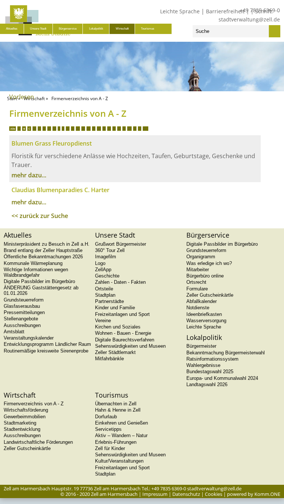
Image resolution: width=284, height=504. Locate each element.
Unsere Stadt (38, 28)
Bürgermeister (201, 346)
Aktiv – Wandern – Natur (121, 435)
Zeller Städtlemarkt (115, 352)
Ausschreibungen (22, 325)
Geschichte (107, 276)
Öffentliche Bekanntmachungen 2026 (43, 256)
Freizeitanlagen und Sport (122, 314)
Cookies (213, 494)
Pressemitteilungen (24, 312)
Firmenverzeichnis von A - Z (34, 403)
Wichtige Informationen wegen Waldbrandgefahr (36, 272)
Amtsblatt (14, 331)
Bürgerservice (68, 28)
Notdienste (197, 307)
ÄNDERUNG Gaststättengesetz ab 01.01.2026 (41, 290)
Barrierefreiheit (225, 11)
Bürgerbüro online (205, 276)
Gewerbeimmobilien (24, 416)
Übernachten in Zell (115, 403)
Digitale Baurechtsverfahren (124, 340)
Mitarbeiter (197, 269)
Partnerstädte (109, 301)
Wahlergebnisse (203, 365)
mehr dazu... (28, 175)
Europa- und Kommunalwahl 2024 (222, 378)
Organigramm (200, 256)
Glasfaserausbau (22, 306)
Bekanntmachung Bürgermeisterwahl (225, 352)
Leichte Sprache (180, 11)
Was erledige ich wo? (209, 263)
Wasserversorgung (206, 320)
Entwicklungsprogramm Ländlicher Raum (47, 344)
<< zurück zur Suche (39, 216)
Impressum (155, 494)
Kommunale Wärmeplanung (33, 263)
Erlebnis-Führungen (115, 442)
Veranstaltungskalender (29, 338)
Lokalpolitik (96, 28)
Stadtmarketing (20, 423)
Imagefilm (105, 256)
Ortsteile (104, 289)
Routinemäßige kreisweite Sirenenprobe (46, 351)
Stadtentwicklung (22, 429)
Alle (12, 128)
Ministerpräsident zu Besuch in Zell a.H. (46, 244)
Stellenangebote (21, 318)
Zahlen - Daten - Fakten (120, 282)
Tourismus (147, 28)
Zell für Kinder (110, 448)
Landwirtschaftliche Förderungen (38, 442)
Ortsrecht (196, 282)
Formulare (197, 289)
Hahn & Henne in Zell (118, 410)
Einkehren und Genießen (121, 423)
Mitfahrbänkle (109, 358)
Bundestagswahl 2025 (209, 371)
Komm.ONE (267, 494)
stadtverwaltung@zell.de (249, 19)
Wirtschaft (122, 28)
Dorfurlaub (106, 416)
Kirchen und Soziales (118, 327)
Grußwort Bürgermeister (120, 244)
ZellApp (103, 269)
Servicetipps (108, 429)
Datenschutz (186, 494)
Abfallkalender (201, 301)
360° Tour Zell (110, 250)
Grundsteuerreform (24, 300)
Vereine (103, 320)
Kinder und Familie (115, 307)
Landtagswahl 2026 (206, 384)
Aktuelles (11, 28)
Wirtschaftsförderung (26, 410)
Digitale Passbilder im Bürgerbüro (39, 281)
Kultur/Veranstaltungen (119, 461)
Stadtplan (105, 295)
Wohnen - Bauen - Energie (123, 333)
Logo (100, 263)
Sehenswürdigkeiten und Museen (130, 346)
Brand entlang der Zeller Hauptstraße (43, 250)
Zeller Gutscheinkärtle (209, 295)
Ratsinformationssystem (212, 359)
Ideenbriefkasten (204, 314)
